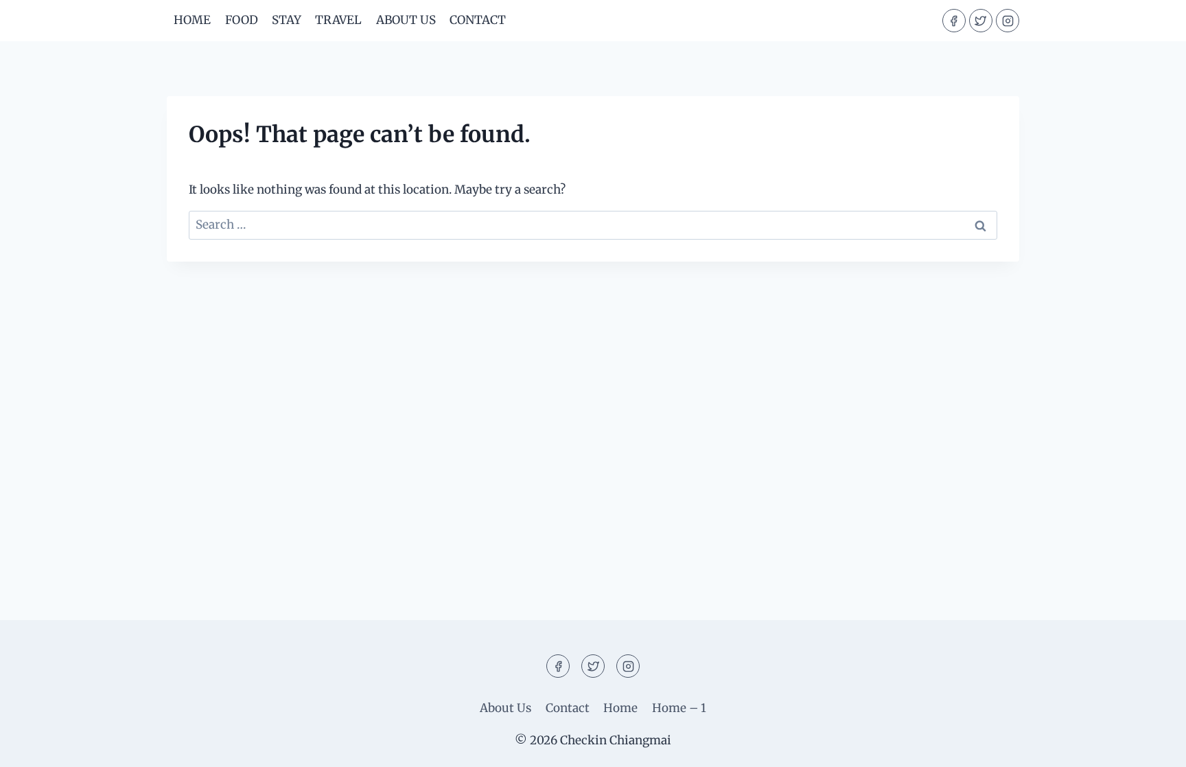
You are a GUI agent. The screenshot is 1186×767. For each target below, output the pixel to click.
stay (286, 19)
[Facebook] (954, 20)
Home (192, 19)
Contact (478, 19)
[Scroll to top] (1151, 746)
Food (241, 19)
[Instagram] (1007, 20)
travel (338, 19)
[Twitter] (980, 20)
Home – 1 (679, 708)
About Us (406, 19)
